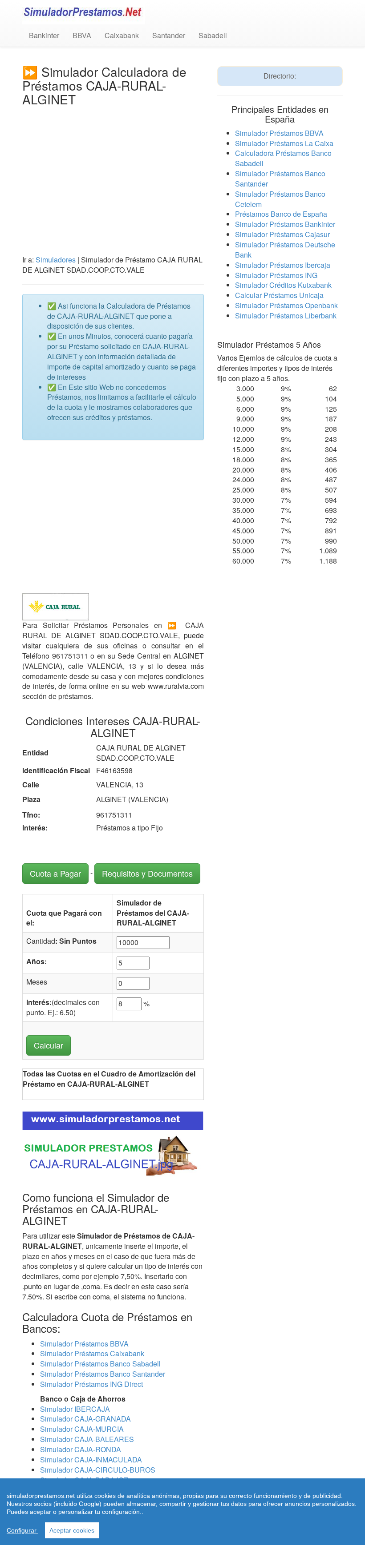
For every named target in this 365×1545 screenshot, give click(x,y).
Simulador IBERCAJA (75, 1409)
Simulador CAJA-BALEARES (87, 1439)
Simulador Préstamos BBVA (84, 1343)
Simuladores (56, 259)
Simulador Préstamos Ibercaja (282, 265)
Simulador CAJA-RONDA (80, 1449)
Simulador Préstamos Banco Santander (102, 1374)
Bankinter (44, 35)
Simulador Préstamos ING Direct (91, 1384)
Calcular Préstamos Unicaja (279, 295)
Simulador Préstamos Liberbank (286, 315)
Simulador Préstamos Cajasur (282, 234)
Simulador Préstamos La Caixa (284, 143)
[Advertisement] (113, 172)
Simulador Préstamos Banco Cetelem (280, 199)
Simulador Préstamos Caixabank (92, 1353)
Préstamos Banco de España (281, 214)
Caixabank (122, 35)
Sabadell (213, 35)
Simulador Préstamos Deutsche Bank (285, 249)
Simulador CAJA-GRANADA (85, 1419)
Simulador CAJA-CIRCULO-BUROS (97, 1470)
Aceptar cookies (71, 1530)
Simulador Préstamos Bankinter (285, 224)
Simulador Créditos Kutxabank (283, 285)
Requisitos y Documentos (147, 873)
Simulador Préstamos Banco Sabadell (100, 1363)
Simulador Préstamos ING (276, 275)
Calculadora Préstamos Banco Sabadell (283, 158)
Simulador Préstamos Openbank (286, 305)
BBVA (82, 35)
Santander (168, 35)
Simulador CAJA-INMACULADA (91, 1459)
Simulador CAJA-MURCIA (82, 1429)
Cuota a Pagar (55, 873)
